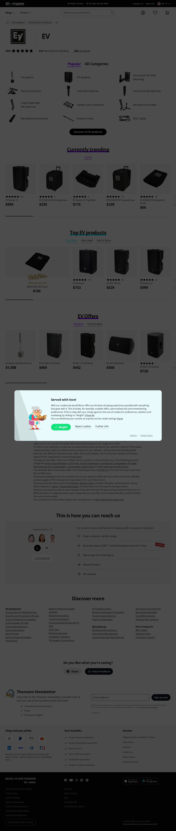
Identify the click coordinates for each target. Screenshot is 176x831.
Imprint (133, 435)
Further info (101, 426)
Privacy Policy (147, 435)
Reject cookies (83, 426)
